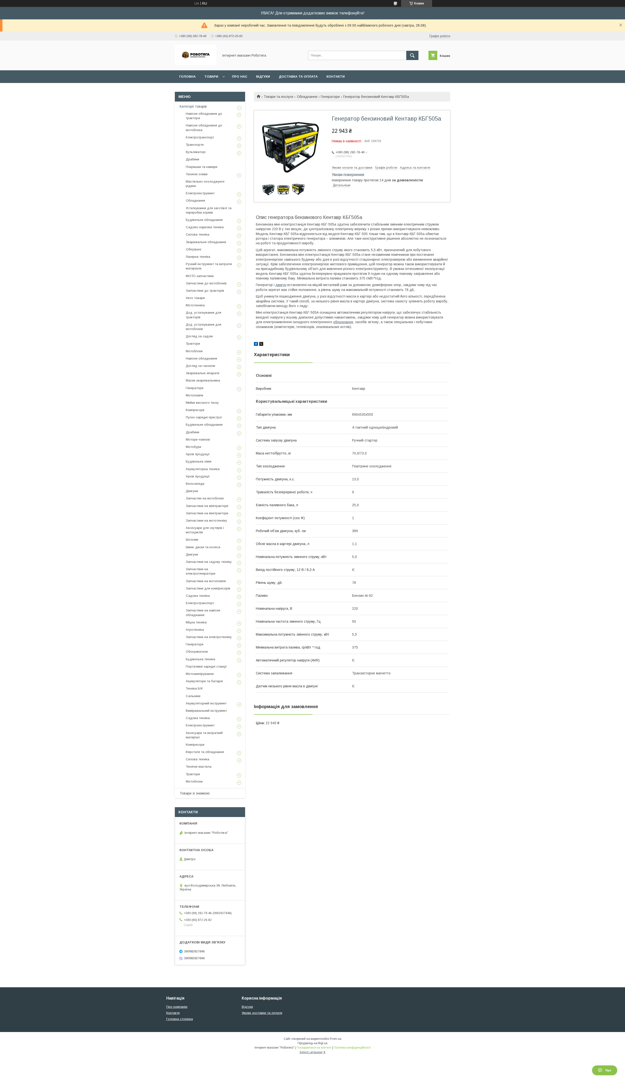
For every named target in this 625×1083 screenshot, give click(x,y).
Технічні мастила (198, 766)
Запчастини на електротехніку (209, 637)
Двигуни (192, 491)
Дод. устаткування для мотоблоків (203, 327)
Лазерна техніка (198, 256)
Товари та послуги (278, 97)
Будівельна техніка (200, 659)
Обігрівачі (193, 249)
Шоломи (192, 539)
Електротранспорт (200, 137)
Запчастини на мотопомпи (206, 581)
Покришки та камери (201, 167)
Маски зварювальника (203, 380)
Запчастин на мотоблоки (205, 498)
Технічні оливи (197, 174)
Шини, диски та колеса (203, 547)
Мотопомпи (194, 395)
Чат (608, 1070)
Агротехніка (195, 629)
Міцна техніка (196, 622)
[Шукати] (412, 55)
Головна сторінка (179, 1019)
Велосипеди (195, 483)
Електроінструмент (200, 193)
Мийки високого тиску (202, 402)
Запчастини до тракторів (205, 290)
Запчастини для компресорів (208, 588)
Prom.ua (335, 1039)
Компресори (195, 410)
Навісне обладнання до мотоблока (204, 128)
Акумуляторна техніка (202, 469)
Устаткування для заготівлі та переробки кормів (208, 210)
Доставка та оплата (298, 76)
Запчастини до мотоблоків (206, 283)
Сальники (193, 696)
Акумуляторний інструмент (206, 703)
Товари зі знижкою (195, 793)
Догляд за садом (199, 336)
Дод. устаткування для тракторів (203, 315)
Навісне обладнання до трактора (204, 116)
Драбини (192, 159)
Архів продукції (198, 454)
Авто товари (195, 298)
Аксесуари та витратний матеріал (204, 735)
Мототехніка (195, 305)
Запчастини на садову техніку (209, 562)
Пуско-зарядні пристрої (204, 417)
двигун (280, 285)
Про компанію (177, 1007)
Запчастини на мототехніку (206, 520)
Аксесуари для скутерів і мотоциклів (205, 530)
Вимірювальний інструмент (206, 710)
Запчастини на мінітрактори (207, 506)
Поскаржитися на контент (313, 1047)
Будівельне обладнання (204, 220)
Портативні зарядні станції (206, 666)
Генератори (330, 97)
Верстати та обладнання (205, 752)
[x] (261, 345)
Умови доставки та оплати (262, 1013)
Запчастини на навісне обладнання (203, 613)
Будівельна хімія (198, 461)
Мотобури (193, 447)
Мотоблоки (194, 351)
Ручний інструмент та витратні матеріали (209, 266)
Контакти (335, 76)
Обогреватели (197, 651)
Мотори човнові (198, 439)
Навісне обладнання (201, 358)
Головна (187, 76)
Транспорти (195, 144)
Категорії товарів (193, 106)
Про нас (239, 76)
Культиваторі (196, 152)
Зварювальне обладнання (206, 242)
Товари (211, 76)
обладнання (343, 322)
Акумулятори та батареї (204, 681)
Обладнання (307, 97)
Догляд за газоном (200, 366)
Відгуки (263, 76)
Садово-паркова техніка (205, 227)
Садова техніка (198, 596)
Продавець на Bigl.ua (312, 1043)
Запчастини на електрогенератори (200, 571)
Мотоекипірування (200, 674)
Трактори (193, 343)
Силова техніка (197, 234)
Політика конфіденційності (352, 1047)
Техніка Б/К (194, 688)
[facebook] (256, 345)
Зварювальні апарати (202, 373)
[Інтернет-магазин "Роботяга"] (195, 64)
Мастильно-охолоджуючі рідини (205, 184)
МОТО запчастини (200, 276)
